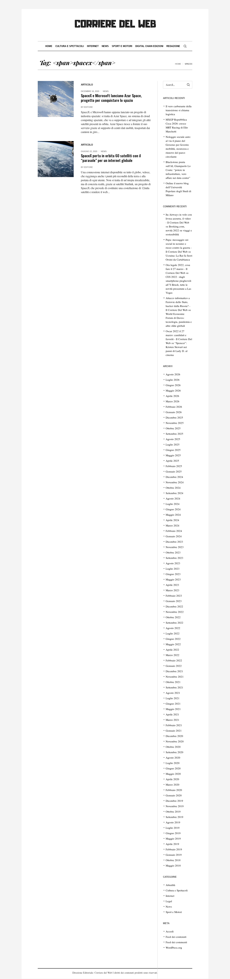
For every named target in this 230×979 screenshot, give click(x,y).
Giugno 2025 (173, 450)
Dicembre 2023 (174, 541)
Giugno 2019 (173, 833)
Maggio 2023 (173, 579)
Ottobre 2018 (173, 860)
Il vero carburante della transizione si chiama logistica (179, 110)
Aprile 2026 (172, 396)
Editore (88, 107)
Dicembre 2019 (174, 800)
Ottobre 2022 (173, 617)
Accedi (170, 931)
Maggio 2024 (173, 514)
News (106, 91)
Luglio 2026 (173, 379)
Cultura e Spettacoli (177, 890)
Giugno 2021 (173, 703)
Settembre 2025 (174, 433)
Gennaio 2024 (174, 536)
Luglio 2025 (173, 444)
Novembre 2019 (175, 806)
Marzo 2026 (172, 401)
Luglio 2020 (173, 763)
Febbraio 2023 (174, 595)
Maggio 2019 (173, 838)
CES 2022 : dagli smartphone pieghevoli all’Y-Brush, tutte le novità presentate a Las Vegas (178, 284)
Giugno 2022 (173, 639)
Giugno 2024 (173, 509)
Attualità (170, 885)
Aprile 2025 (172, 460)
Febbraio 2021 (174, 725)
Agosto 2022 (173, 628)
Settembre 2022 (174, 622)
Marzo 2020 (172, 784)
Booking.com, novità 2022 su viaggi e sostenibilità (179, 230)
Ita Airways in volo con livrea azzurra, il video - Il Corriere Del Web (179, 218)
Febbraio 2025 (174, 466)
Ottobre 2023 (173, 552)
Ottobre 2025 (173, 428)
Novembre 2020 (175, 741)
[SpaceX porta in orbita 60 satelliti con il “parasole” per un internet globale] (56, 159)
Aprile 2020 (172, 779)
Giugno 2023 (173, 574)
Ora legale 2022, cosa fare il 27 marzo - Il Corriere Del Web (178, 269)
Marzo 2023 (172, 590)
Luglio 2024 (173, 504)
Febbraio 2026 (174, 406)
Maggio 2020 (173, 773)
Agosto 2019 (173, 822)
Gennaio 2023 (174, 601)
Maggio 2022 (173, 644)
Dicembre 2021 (174, 671)
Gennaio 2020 (174, 795)
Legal (169, 901)
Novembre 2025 (175, 423)
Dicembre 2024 (174, 477)
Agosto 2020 (173, 757)
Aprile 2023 (172, 585)
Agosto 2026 (173, 374)
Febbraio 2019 (174, 849)
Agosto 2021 (173, 693)
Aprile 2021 (172, 714)
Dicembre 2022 (174, 606)
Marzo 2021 (172, 720)
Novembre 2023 (175, 547)
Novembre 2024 (175, 482)
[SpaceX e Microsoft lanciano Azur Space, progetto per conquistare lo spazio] (56, 99)
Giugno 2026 (173, 385)
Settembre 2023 (174, 558)
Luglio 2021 (173, 698)
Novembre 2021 (175, 676)
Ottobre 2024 (173, 487)
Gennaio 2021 (174, 730)
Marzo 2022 (172, 655)
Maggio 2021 (173, 709)
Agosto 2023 (173, 563)
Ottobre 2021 (173, 682)
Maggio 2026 (173, 390)
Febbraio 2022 (174, 660)
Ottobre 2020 (173, 747)
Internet (170, 895)
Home (178, 64)
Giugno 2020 (173, 768)
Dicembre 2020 (174, 736)
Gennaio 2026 (174, 412)
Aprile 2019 (172, 844)
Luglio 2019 (173, 827)
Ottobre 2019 (173, 811)
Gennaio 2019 (174, 854)
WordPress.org (174, 947)
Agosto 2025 (173, 439)
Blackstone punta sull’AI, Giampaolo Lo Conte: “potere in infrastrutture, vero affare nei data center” (178, 170)
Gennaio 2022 (174, 666)
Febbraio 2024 (174, 531)
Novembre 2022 (175, 612)
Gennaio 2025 (174, 471)
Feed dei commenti (176, 942)
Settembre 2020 (174, 752)
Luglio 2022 (173, 633)
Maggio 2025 (173, 455)
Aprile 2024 (172, 520)
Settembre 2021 (174, 687)
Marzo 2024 (172, 525)
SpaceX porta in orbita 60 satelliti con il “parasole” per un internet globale (111, 158)
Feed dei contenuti (176, 937)
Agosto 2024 (173, 498)
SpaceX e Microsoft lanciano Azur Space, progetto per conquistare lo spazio (111, 98)
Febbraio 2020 (174, 790)
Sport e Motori (174, 912)
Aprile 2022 (172, 649)
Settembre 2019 (174, 817)
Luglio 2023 (173, 568)
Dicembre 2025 (174, 417)
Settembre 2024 (174, 493)
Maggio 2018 (173, 865)
